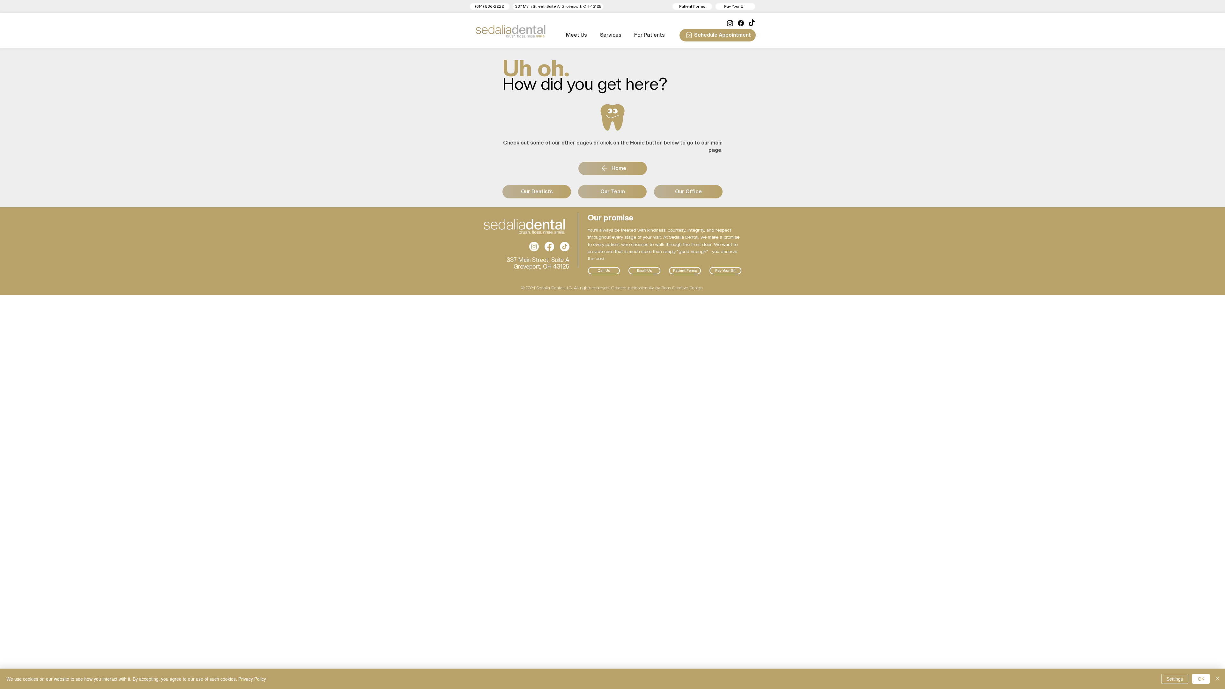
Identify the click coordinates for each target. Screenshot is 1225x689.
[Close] (1217, 679)
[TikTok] (752, 23)
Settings (1175, 679)
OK (1201, 679)
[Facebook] (741, 23)
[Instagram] (730, 23)
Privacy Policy (252, 679)
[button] (558, 6)
